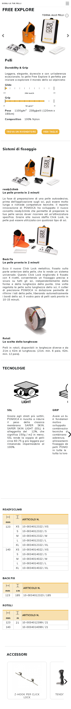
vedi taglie (50, 132)
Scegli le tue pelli (11, 3)
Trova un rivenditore (21, 132)
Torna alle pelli (53, 15)
